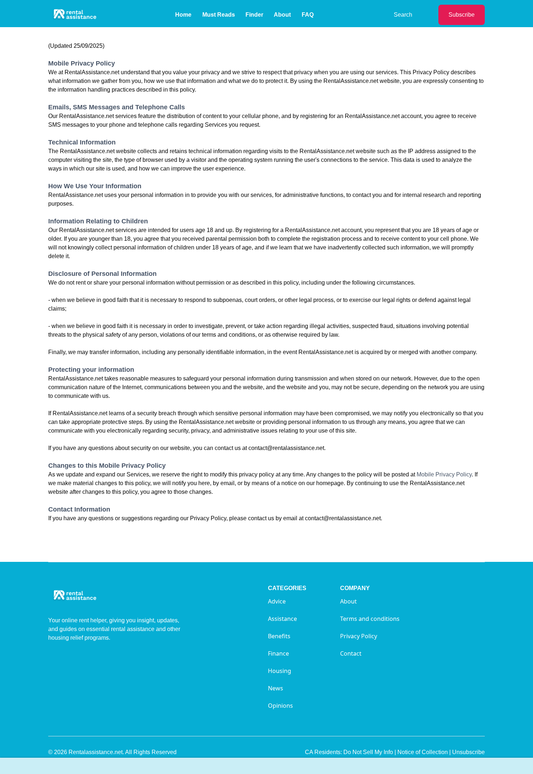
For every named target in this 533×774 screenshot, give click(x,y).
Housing (279, 671)
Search (403, 15)
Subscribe (462, 15)
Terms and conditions (370, 619)
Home (183, 15)
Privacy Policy (358, 636)
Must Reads (218, 15)
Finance (278, 653)
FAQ (308, 15)
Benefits (279, 636)
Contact (350, 653)
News (275, 688)
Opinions (280, 706)
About (282, 15)
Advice (277, 601)
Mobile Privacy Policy (444, 474)
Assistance (282, 619)
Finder (254, 15)
